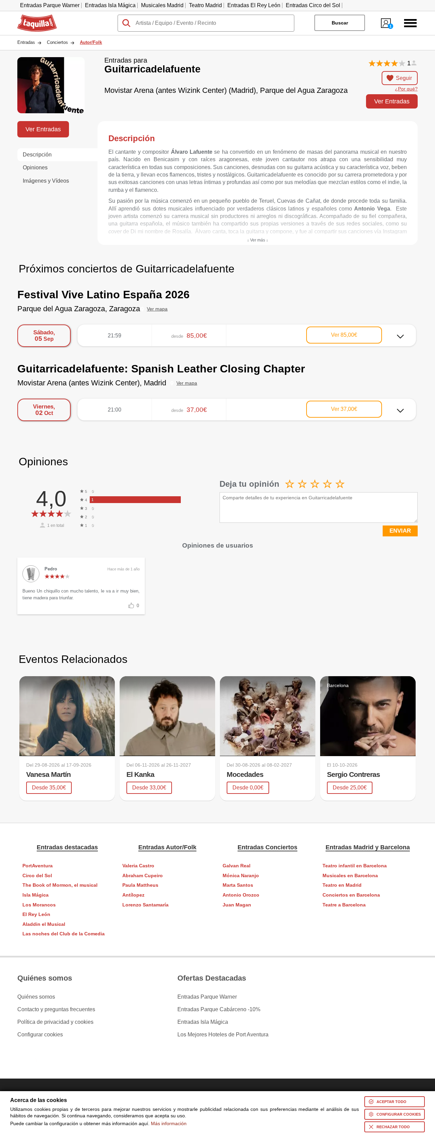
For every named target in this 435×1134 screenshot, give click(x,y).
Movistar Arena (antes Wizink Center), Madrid (91, 383)
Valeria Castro (138, 865)
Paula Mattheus (140, 885)
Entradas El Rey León (253, 5)
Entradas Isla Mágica (110, 5)
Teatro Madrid (205, 5)
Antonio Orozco (241, 895)
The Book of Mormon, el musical (60, 885)
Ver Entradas (392, 101)
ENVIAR (400, 531)
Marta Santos (238, 885)
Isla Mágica (35, 895)
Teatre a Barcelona (344, 904)
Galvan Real (236, 865)
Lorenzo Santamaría (145, 904)
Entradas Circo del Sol (313, 5)
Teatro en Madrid (342, 885)
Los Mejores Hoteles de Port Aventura (222, 1034)
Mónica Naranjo (241, 875)
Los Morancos (39, 904)
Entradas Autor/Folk (167, 847)
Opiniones (35, 167)
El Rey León (36, 914)
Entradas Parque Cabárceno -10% (218, 1009)
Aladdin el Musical (43, 924)
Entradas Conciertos (267, 847)
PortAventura (37, 865)
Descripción (37, 154)
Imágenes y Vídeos (46, 181)
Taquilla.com (32, 17)
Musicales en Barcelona (350, 875)
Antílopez (133, 895)
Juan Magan (237, 904)
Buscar (340, 23)
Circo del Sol (37, 875)
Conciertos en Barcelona (351, 895)
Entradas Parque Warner (50, 5)
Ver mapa (157, 309)
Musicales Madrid (162, 5)
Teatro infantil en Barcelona (355, 865)
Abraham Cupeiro (142, 875)
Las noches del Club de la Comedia (63, 933)
